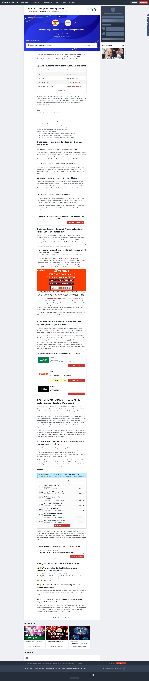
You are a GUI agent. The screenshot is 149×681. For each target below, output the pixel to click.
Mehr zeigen (61, 90)
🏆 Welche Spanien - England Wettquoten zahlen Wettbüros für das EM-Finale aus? (58, 133)
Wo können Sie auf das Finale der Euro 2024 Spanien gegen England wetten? (54, 125)
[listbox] (57, 481)
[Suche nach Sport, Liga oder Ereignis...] (17, 2)
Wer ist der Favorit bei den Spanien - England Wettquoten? (50, 112)
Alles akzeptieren (121, 663)
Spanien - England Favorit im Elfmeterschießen (50, 119)
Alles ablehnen (111, 663)
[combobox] (76, 481)
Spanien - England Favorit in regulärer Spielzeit (50, 114)
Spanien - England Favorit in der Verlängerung (50, 116)
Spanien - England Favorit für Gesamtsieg (49, 121)
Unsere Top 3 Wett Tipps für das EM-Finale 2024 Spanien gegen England (53, 129)
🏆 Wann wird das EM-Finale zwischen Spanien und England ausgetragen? (56, 135)
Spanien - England (74, 678)
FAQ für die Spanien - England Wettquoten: (47, 131)
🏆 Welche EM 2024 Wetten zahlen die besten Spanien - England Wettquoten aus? (57, 137)
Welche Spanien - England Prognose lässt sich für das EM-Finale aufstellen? (54, 123)
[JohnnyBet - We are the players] (8, 2)
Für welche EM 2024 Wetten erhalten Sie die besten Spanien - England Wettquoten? (56, 127)
